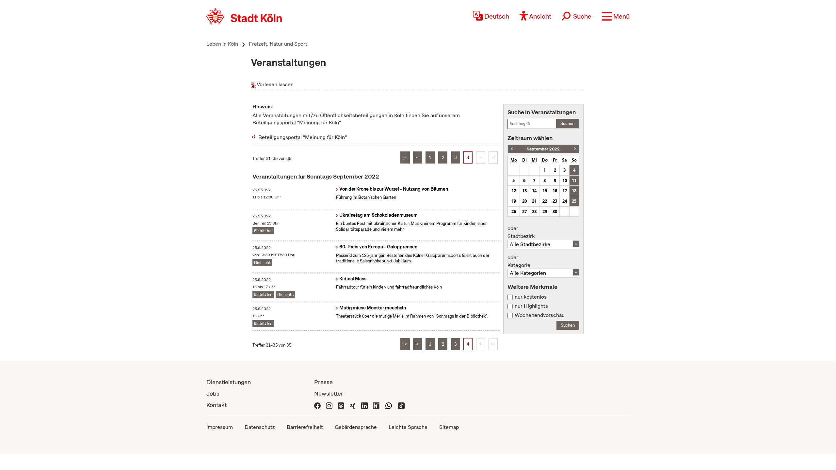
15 (544, 191)
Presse (323, 382)
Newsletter (328, 393)
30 (555, 211)
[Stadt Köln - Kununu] (376, 405)
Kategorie (518, 261)
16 (555, 191)
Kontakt (216, 405)
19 (513, 201)
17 (564, 191)
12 (513, 191)
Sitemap (449, 427)
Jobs (212, 393)
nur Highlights (531, 306)
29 (544, 211)
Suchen (567, 123)
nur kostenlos (531, 297)
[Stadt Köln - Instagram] (329, 405)
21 (534, 201)
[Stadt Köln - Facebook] (317, 405)
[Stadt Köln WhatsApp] (389, 405)
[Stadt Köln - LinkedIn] (364, 405)
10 (564, 180)
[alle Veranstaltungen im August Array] (512, 149)
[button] (616, 16)
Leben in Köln (222, 43)
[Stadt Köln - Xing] (352, 405)
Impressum (219, 427)
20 (524, 201)
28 (534, 211)
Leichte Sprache (408, 427)
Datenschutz (260, 427)
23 (555, 201)
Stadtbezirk (521, 232)
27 (524, 211)
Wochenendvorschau (540, 315)
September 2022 (543, 149)
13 (524, 191)
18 (574, 191)
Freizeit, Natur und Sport (278, 43)
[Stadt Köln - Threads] (341, 405)
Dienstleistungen (228, 382)
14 (534, 191)
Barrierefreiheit (305, 427)
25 (574, 201)
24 (564, 201)
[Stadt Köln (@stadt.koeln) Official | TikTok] (401, 405)
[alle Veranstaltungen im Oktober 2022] (575, 149)
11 (574, 180)
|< (405, 157)
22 (544, 201)
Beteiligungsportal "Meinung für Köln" (302, 137)
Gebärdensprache (356, 427)
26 (513, 211)
